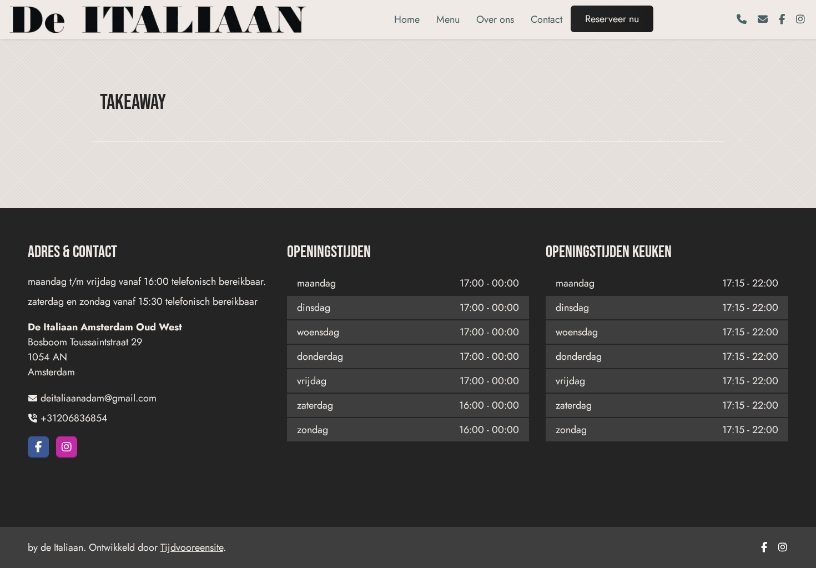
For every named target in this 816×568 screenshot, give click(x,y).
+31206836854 (74, 418)
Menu (448, 19)
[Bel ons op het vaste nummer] (742, 19)
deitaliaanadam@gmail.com (99, 398)
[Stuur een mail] (763, 19)
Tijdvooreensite (191, 547)
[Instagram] (800, 19)
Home (407, 19)
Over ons (495, 19)
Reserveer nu (612, 19)
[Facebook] (782, 19)
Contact (546, 19)
